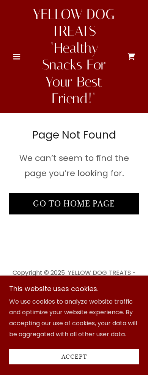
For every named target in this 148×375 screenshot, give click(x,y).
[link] (73, 56)
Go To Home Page (74, 204)
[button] (18, 56)
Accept (74, 357)
